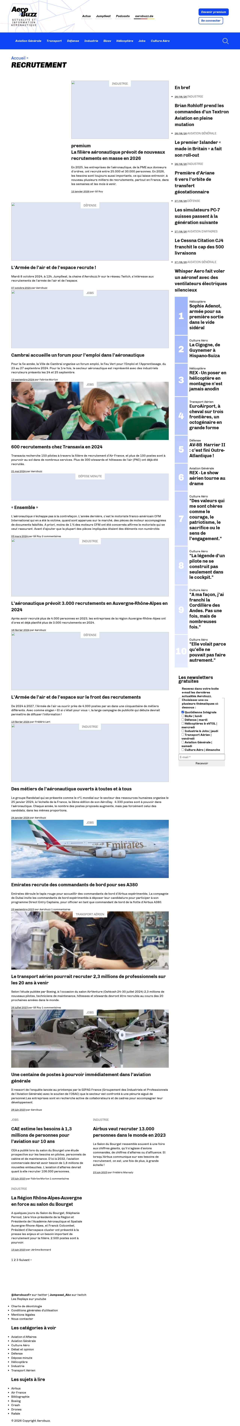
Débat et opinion (22, 1349)
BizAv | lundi (193, 716)
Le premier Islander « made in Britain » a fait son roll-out (198, 149)
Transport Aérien (90, 914)
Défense (73, 41)
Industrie (91, 41)
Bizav (107, 41)
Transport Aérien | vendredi (197, 736)
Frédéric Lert (42, 721)
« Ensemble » (24, 507)
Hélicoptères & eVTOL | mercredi (199, 725)
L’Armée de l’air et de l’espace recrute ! (53, 267)
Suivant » (25, 1260)
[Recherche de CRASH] (224, 41)
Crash (15, 1405)
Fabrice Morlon (49, 379)
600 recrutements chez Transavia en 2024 (57, 447)
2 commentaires (51, 536)
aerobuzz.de (144, 16)
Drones (16, 1409)
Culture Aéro (160, 41)
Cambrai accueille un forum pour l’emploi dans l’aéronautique (77, 355)
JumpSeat (103, 16)
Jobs (142, 41)
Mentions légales (23, 1314)
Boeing (16, 1401)
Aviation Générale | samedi (197, 744)
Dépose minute (90, 476)
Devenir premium (213, 12)
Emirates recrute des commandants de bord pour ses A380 (74, 884)
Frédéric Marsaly (123, 1172)
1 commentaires (60, 909)
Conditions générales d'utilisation (34, 1310)
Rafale (15, 1413)
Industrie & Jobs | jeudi (201, 731)
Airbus (16, 1388)
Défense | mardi (195, 720)
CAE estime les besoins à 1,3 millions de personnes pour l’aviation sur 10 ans (41, 1135)
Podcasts (123, 16)
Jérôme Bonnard (41, 1249)
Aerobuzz (41, 287)
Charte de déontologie (26, 1306)
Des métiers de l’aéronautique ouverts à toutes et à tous (71, 789)
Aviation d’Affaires (24, 1337)
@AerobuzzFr (21, 1295)
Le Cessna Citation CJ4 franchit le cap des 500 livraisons (199, 247)
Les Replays (19, 1299)
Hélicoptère (124, 41)
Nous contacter (22, 1319)
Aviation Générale (28, 41)
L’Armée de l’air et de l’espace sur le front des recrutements (76, 697)
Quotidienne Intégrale (200, 712)
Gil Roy (99, 191)
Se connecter (210, 20)
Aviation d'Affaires (202, 231)
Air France (18, 1392)
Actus (86, 16)
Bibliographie (20, 1396)
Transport (54, 41)
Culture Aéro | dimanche (202, 750)
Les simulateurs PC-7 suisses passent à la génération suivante (197, 216)
